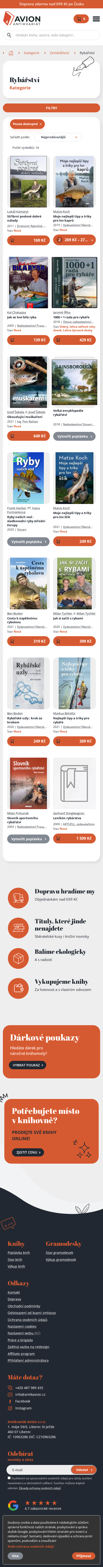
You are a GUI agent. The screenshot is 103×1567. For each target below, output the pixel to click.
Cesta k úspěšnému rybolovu (22, 620)
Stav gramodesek (59, 1252)
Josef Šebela (15, 412)
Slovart (21, 529)
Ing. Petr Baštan (27, 421)
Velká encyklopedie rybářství (68, 413)
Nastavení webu (24, 1333)
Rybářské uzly (24, 720)
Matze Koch (61, 211)
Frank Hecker (16, 508)
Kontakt (14, 1292)
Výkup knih (16, 1266)
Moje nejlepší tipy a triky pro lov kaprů (72, 218)
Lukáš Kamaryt (18, 211)
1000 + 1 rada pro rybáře (71, 317)
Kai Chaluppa (16, 312)
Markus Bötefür (64, 713)
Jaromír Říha (61, 312)
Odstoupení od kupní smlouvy (32, 1312)
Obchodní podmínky (24, 1306)
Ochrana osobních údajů (27, 1319)
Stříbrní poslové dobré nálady (24, 218)
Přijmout (83, 1556)
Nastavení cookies (22, 1326)
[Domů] (11, 53)
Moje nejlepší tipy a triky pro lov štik (72, 515)
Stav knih (15, 1259)
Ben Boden (15, 613)
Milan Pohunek (18, 813)
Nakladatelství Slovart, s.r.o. (73, 426)
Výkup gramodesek (61, 1259)
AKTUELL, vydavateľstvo (79, 824)
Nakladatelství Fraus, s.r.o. (26, 829)
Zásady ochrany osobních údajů (40, 1488)
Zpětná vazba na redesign (28, 1346)
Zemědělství (59, 53)
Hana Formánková (23, 510)
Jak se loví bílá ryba (21, 317)
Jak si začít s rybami (68, 618)
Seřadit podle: (20, 137)
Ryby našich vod (26, 521)
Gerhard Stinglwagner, (69, 813)
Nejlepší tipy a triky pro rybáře (71, 720)
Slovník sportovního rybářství (22, 820)
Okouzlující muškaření (24, 417)
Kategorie (31, 53)
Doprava (14, 1299)
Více (15, 1556)
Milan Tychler (62, 613)
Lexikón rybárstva (67, 818)
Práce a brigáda (20, 1340)
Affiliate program (21, 1353)
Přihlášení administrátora (28, 1360)
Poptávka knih (19, 1252)
